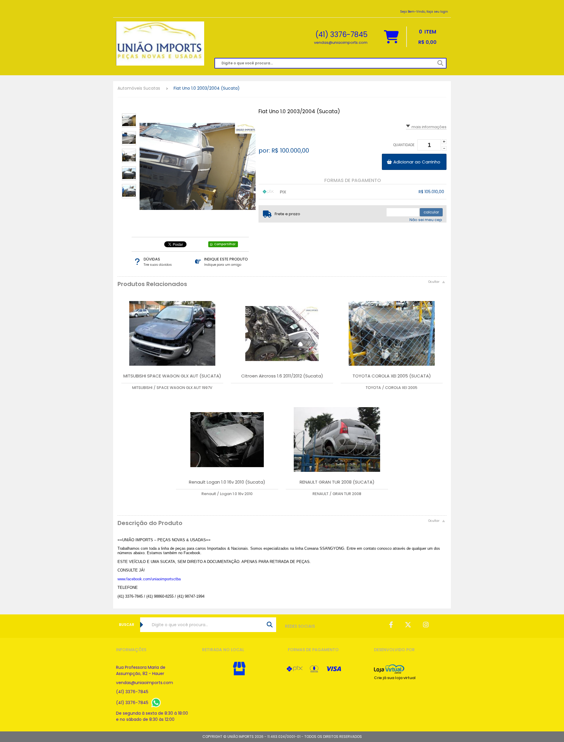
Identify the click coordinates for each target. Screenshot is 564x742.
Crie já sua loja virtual (395, 678)
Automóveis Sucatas (139, 88)
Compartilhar (225, 244)
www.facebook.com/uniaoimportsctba (149, 579)
